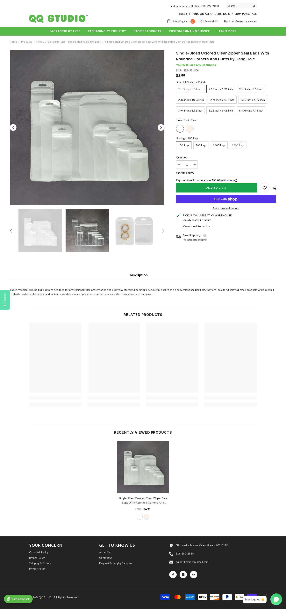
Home (13, 41)
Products (26, 41)
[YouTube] (193, 574)
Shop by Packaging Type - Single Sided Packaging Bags (68, 41)
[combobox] (238, 6)
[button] (13, 127)
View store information (196, 226)
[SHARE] (272, 187)
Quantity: (181, 157)
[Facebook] (173, 574)
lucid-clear (140, 517)
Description (138, 275)
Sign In (228, 21)
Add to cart (216, 187)
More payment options (226, 208)
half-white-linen (146, 517)
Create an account (246, 21)
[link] (264, 187)
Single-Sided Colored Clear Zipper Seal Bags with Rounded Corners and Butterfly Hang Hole (143, 501)
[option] (87, 127)
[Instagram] (183, 574)
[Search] (241, 6)
